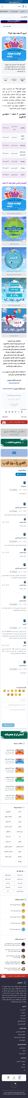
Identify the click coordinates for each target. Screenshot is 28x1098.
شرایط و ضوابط (21, 1034)
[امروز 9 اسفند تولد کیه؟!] (14, 761)
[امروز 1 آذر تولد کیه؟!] (14, 752)
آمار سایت (23, 1015)
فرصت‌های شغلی (21, 1021)
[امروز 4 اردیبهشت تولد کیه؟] (14, 779)
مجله (24, 1051)
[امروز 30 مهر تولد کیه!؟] (14, 788)
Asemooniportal (14, 383)
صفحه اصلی (22, 1048)
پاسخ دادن (14, 490)
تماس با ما (22, 1010)
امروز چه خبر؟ (22, 1053)
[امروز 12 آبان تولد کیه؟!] (14, 770)
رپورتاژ (23, 1064)
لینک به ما (22, 1018)
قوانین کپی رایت (21, 1024)
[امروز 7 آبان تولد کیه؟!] (14, 797)
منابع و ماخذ (22, 1040)
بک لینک (23, 1067)
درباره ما (23, 1013)
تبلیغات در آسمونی (21, 1061)
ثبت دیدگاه (22, 474)
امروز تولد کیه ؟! (14, 11)
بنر (24, 1070)
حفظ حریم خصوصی (20, 1032)
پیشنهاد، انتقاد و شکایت (19, 1037)
